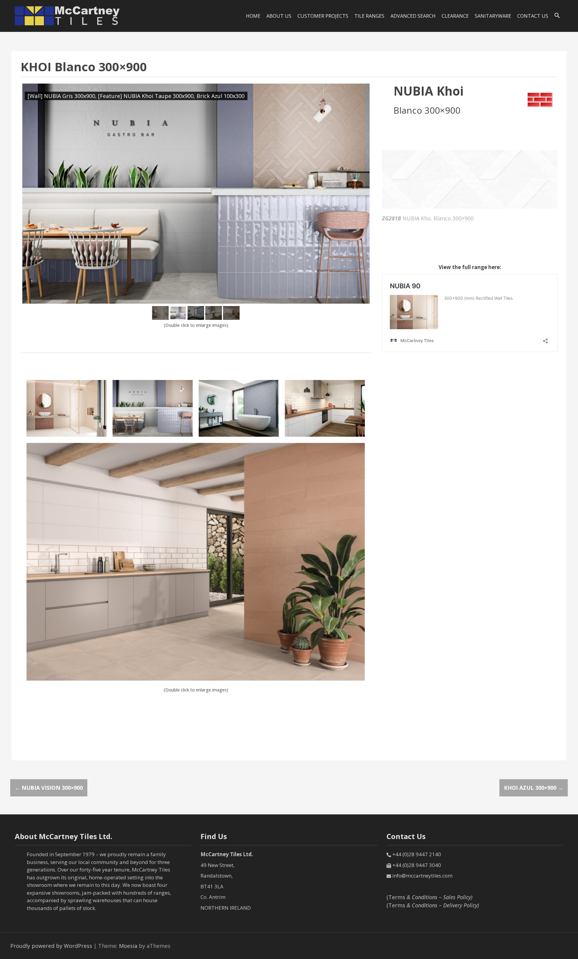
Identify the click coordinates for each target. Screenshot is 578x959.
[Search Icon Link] (557, 15)
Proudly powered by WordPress (51, 945)
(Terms (429, 897)
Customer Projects (322, 16)
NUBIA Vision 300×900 (49, 787)
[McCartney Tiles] (67, 15)
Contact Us (532, 16)
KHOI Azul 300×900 (533, 787)
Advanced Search (413, 16)
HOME (253, 16)
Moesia (128, 945)
